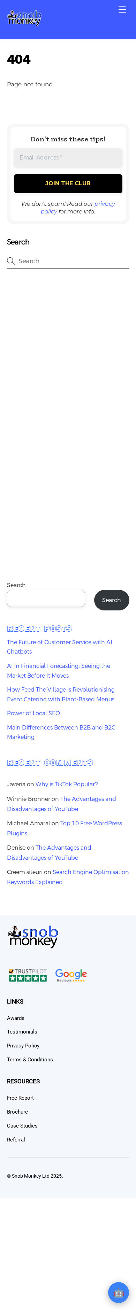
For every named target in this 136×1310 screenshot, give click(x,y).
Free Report (20, 1098)
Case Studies (22, 1126)
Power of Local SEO (33, 713)
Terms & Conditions (30, 1059)
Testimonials (22, 1032)
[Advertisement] (68, 350)
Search (16, 585)
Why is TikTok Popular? (67, 784)
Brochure (17, 1112)
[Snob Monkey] (24, 24)
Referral (16, 1140)
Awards (15, 1018)
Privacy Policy (23, 1046)
